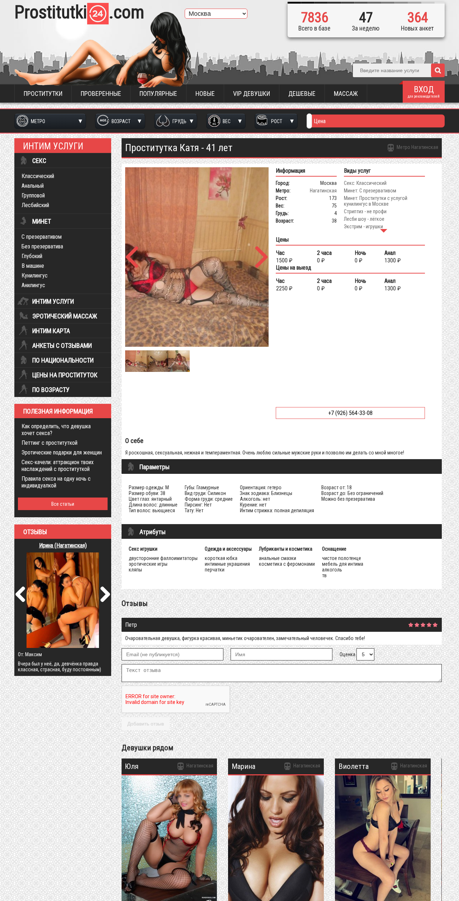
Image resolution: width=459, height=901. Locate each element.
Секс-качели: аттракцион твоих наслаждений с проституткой (58, 465)
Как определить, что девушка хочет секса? (56, 430)
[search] (438, 70)
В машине (33, 265)
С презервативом (42, 236)
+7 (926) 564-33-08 (350, 413)
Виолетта (354, 766)
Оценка (347, 654)
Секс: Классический (365, 183)
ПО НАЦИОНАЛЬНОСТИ (63, 360)
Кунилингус (35, 275)
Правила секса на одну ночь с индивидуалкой (56, 482)
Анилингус (33, 285)
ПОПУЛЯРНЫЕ (158, 93)
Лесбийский (35, 205)
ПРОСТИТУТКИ (43, 93)
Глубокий (32, 256)
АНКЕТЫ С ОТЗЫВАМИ (62, 345)
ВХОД (424, 91)
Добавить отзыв (145, 724)
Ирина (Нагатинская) (63, 545)
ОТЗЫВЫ (35, 532)
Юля (131, 766)
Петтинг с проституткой (49, 442)
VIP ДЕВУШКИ (251, 93)
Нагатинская (323, 190)
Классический (38, 176)
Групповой (33, 195)
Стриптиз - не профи (365, 211)
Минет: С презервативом (370, 190)
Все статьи (62, 504)
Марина (243, 766)
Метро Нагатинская (417, 147)
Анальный (33, 185)
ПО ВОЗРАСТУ (51, 390)
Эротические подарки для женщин (62, 452)
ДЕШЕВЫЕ (302, 93)
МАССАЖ (346, 93)
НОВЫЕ (205, 93)
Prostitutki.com (79, 12)
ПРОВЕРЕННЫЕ (101, 93)
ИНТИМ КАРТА (51, 331)
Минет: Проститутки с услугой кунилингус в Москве (375, 201)
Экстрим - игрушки (363, 226)
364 (417, 17)
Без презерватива (42, 246)
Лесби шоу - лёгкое (364, 219)
